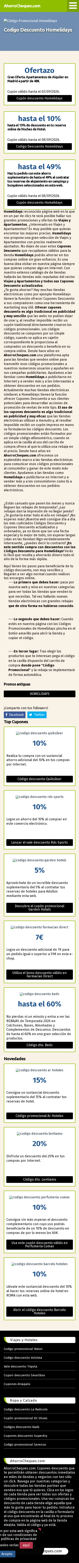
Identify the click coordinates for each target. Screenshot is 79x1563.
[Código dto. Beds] (39, 994)
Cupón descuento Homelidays (39, 98)
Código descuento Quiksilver (39, 779)
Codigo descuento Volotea (23, 1358)
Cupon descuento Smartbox (24, 1375)
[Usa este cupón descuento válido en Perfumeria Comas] (39, 1197)
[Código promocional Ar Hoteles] (39, 1070)
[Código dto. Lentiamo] (39, 1133)
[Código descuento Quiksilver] (39, 733)
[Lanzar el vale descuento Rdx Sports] (39, 797)
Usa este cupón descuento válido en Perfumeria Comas (40, 1244)
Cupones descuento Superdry (25, 1436)
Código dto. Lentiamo (39, 1179)
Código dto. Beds (40, 1045)
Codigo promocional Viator (23, 1349)
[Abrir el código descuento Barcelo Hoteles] (39, 1264)
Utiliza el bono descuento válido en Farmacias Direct (39, 974)
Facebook (15, 715)
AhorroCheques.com (22, 5)
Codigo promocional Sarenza (25, 1444)
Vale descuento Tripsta (20, 1366)
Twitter (38, 715)
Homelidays (40, 694)
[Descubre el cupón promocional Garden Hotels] (39, 860)
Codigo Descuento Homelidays (39, 146)
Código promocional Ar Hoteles (39, 1116)
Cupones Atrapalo (17, 1384)
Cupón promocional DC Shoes (25, 1418)
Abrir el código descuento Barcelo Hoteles (39, 1311)
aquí (26, 1545)
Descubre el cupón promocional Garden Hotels (39, 907)
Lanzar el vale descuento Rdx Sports (39, 842)
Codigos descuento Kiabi (21, 1427)
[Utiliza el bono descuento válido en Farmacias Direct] (39, 927)
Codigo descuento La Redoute (26, 1409)
